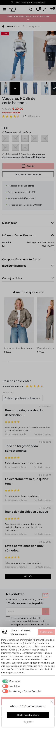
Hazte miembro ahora (28, 715)
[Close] (51, 701)
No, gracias (28, 721)
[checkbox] (10, 681)
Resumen (48, 632)
